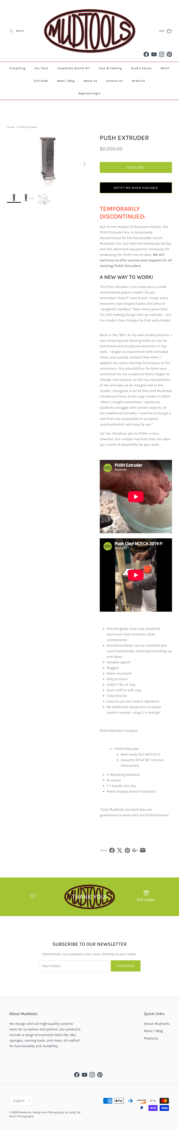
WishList (138, 80)
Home (10, 127)
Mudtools (25, 1112)
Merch (165, 68)
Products (151, 1038)
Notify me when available (136, 187)
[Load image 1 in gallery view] (48, 161)
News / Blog (66, 80)
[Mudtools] (89, 31)
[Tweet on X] (119, 850)
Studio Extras (141, 68)
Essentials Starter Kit (74, 68)
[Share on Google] (135, 850)
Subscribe (125, 966)
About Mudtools (157, 1024)
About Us (90, 80)
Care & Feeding (110, 68)
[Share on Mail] (142, 850)
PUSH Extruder (27, 127)
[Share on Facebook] (112, 850)
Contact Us (114, 80)
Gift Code (41, 80)
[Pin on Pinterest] (127, 850)
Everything (18, 68)
